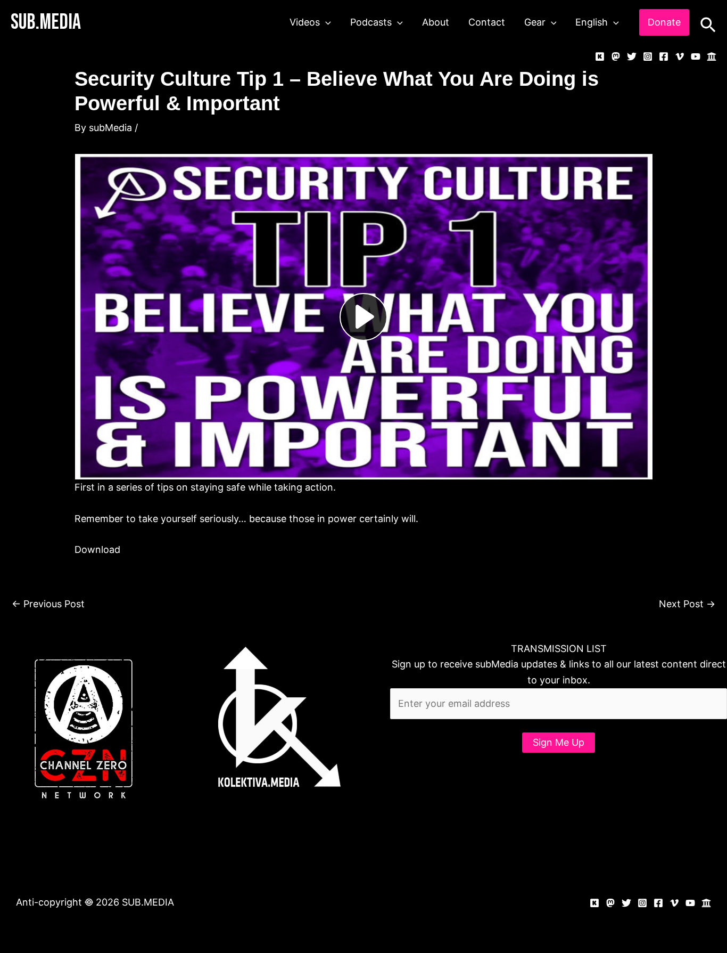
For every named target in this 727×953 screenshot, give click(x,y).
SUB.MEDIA (46, 22)
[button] (325, 22)
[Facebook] (663, 56)
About (435, 22)
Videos (305, 22)
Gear (535, 22)
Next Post (687, 603)
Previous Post (48, 603)
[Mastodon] (616, 56)
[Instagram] (647, 56)
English (591, 22)
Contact (486, 22)
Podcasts (371, 22)
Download (97, 549)
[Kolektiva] (600, 56)
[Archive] (711, 56)
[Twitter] (632, 56)
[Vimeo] (679, 56)
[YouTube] (695, 56)
